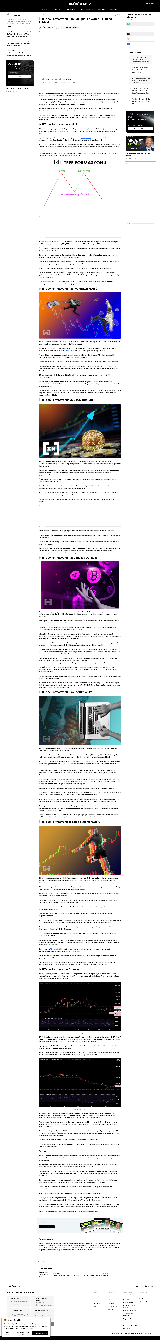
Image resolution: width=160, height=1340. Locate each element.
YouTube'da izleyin (132, 159)
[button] (18, 1301)
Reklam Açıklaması (145, 1302)
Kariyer (95, 1306)
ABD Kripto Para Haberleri (128, 1315)
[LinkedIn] (53, 27)
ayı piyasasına (86, 138)
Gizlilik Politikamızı (20, 81)
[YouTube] (40, 27)
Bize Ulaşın (96, 1300)
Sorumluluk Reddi (136, 1333)
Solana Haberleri (128, 1322)
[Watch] (140, 143)
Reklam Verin (97, 1297)
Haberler (111, 1297)
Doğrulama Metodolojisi (142, 1298)
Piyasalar (111, 1303)
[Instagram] (57, 27)
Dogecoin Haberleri (129, 1319)
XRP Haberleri (127, 1299)
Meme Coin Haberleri (130, 1325)
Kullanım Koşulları (118, 1333)
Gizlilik (127, 1333)
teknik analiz (69, 351)
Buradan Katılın (11, 91)
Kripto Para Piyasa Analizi (129, 1306)
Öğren (110, 1300)
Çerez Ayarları (148, 1333)
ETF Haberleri (127, 1328)
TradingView (82, 1033)
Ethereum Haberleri (129, 1310)
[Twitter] (44, 27)
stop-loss (64, 914)
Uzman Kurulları (113, 1306)
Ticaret (45, 15)
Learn (40, 15)
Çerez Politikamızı (21, 1328)
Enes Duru (48, 79)
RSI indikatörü (55, 949)
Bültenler (111, 1309)
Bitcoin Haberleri (128, 1302)
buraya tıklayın (93, 1211)
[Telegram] (49, 27)
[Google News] (152, 1286)
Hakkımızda (96, 1303)
